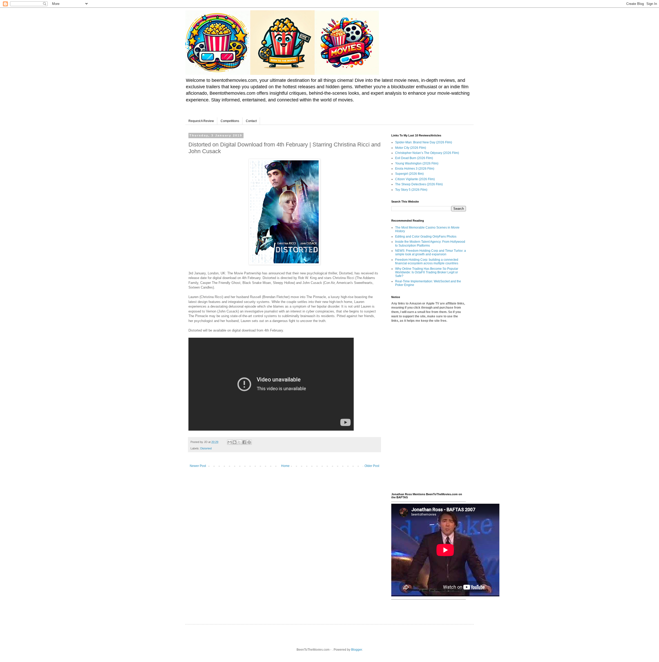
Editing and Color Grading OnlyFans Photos (425, 236)
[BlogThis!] (234, 442)
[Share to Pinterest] (249, 442)
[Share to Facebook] (244, 442)
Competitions (230, 121)
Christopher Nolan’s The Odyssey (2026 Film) (427, 153)
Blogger (356, 649)
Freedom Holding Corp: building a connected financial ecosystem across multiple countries (426, 261)
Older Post (372, 466)
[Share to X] (239, 442)
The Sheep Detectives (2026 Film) (419, 184)
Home (285, 466)
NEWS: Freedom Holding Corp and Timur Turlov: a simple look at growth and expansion (430, 252)
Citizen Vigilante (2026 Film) (415, 179)
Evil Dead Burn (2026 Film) (414, 158)
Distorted (206, 448)
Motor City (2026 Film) (410, 148)
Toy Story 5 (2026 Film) (411, 189)
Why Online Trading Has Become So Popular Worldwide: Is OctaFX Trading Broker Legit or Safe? (426, 272)
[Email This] (229, 442)
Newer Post (198, 466)
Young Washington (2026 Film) (416, 163)
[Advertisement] (428, 407)
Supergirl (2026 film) (409, 174)
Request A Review (201, 121)
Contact (251, 121)
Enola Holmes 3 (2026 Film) (414, 168)
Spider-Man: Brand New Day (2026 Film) (423, 142)
